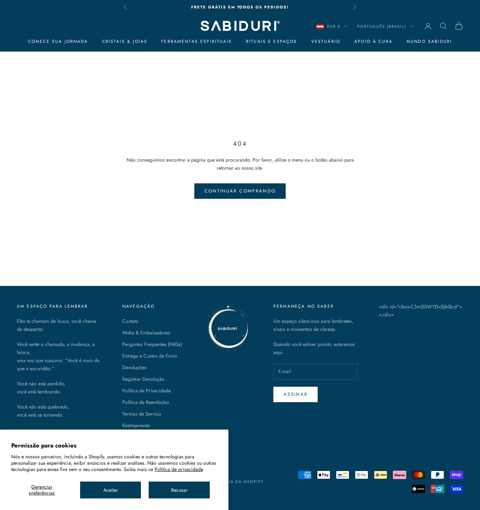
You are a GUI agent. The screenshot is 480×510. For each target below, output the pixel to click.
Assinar (295, 394)
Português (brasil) (381, 26)
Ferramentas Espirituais (196, 41)
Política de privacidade (179, 469)
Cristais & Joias (125, 41)
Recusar (179, 489)
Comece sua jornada (58, 41)
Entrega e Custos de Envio (149, 355)
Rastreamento (136, 425)
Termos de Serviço (141, 413)
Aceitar (110, 489)
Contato (130, 321)
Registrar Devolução (143, 378)
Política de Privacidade (146, 390)
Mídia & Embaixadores (146, 332)
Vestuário (325, 41)
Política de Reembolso (145, 402)
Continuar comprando (240, 191)
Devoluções (134, 367)
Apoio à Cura (373, 41)
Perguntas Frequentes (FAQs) (152, 344)
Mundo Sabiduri (429, 41)
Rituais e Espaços (271, 41)
